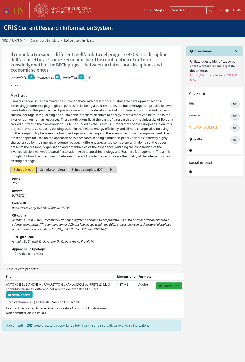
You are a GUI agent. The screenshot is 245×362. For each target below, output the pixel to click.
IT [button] (218, 10)
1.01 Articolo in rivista (79, 40)
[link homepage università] (62, 10)
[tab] (112, 169)
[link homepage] (14, 10)
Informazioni (202, 51)
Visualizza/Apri (169, 286)
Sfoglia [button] (159, 10)
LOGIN (236, 10)
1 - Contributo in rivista (42, 40)
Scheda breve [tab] (23, 170)
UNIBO (17, 40)
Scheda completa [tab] (52, 170)
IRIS (5, 40)
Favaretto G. (45, 78)
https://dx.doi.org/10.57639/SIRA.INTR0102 (41, 208)
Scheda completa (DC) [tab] (88, 170)
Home (146, 10)
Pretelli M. (70, 78)
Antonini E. (19, 78)
